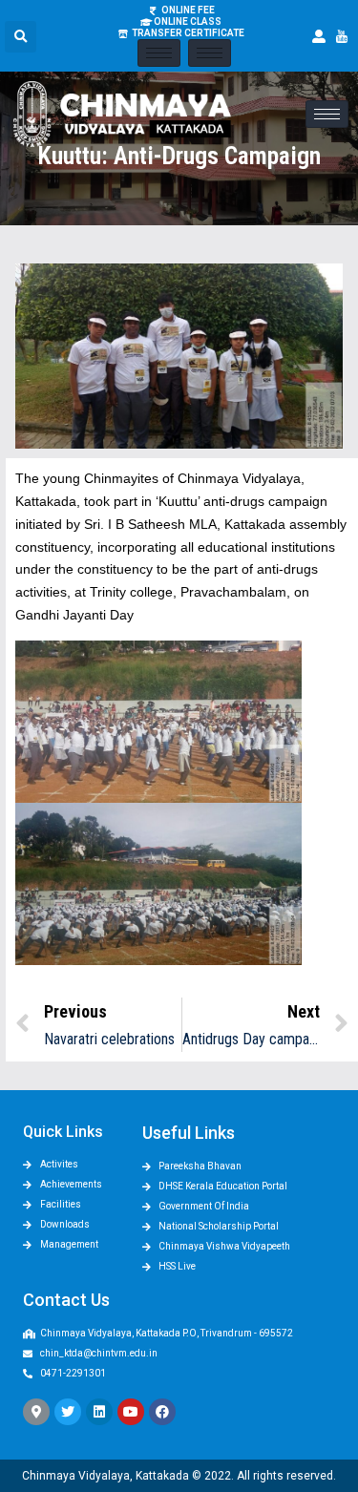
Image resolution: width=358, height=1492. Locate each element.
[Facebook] (162, 1411)
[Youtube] (130, 1411)
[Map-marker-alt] (36, 1411)
